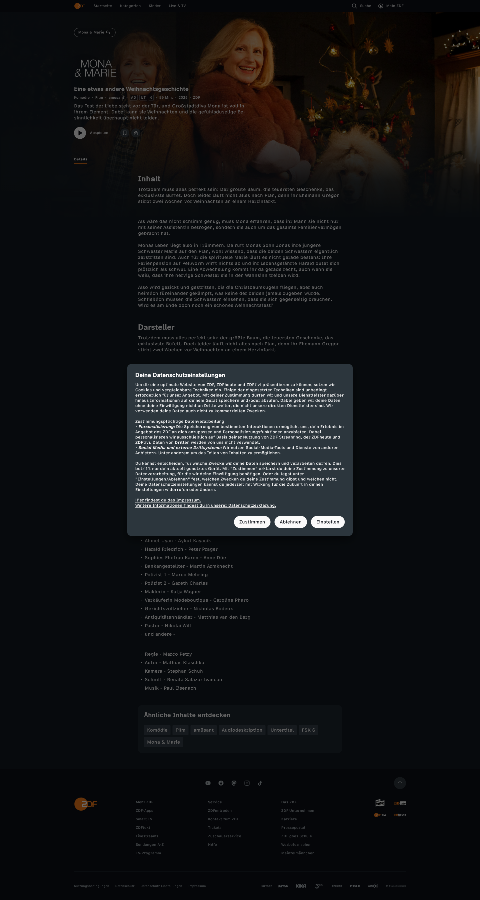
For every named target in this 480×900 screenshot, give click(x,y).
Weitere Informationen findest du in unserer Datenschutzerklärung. (205, 505)
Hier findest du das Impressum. (168, 500)
